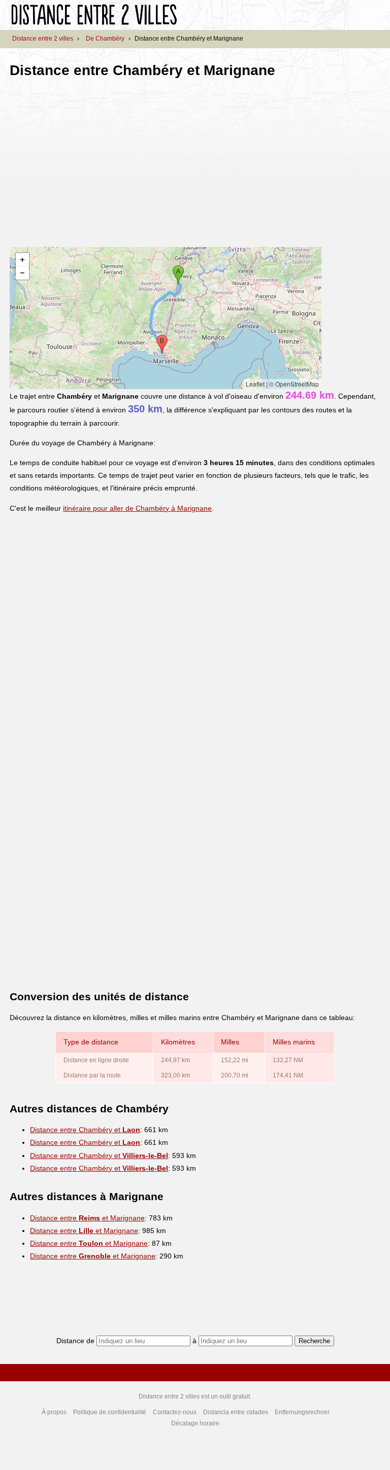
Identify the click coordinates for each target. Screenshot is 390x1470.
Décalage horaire (195, 1423)
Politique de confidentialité (109, 1412)
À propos (54, 1412)
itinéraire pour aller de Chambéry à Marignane (137, 508)
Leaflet (255, 383)
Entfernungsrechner (302, 1412)
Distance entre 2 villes (42, 38)
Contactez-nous (175, 1412)
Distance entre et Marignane (87, 1218)
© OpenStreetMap (294, 383)
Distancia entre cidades (235, 1412)
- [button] (22, 272)
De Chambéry (105, 38)
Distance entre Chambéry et (85, 1130)
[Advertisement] (95, 159)
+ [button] (22, 259)
